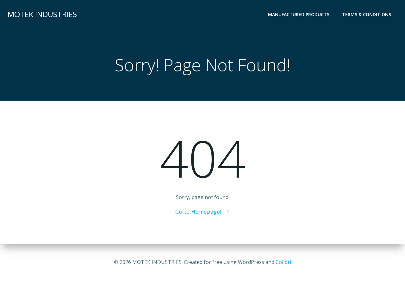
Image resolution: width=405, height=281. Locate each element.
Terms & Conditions (366, 14)
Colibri (283, 262)
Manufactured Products (298, 14)
